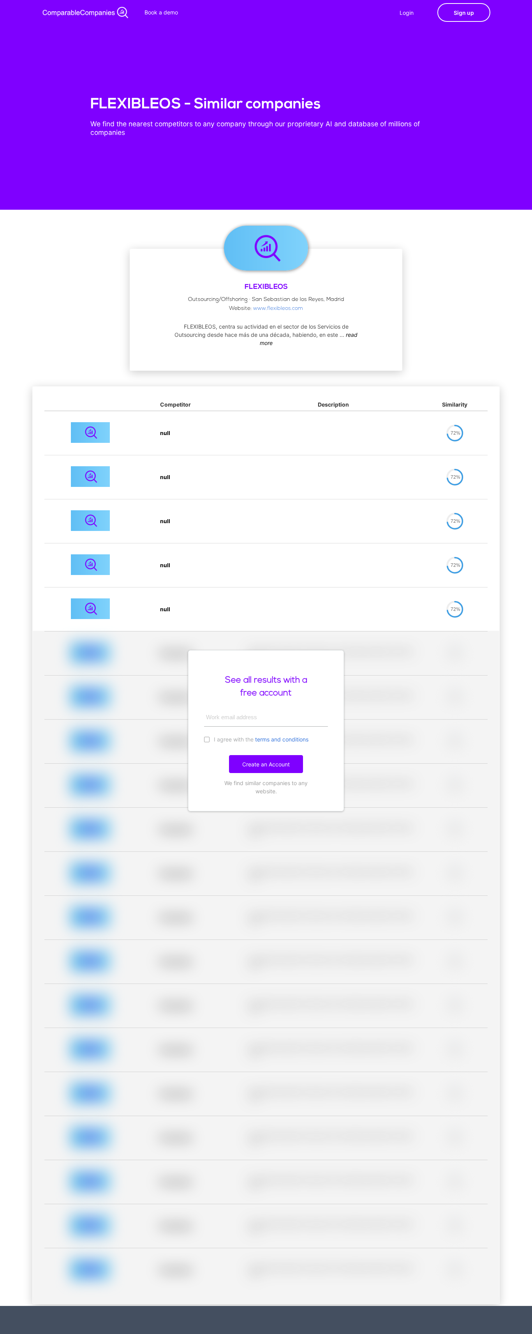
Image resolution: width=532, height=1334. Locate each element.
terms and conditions (281, 739)
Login (407, 12)
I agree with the (260, 739)
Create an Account (266, 764)
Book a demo (161, 12)
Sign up (464, 12)
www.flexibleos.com (278, 308)
